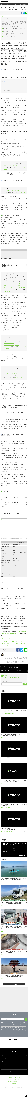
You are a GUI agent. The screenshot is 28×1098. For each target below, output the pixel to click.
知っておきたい (3, 1029)
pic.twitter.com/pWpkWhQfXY (11, 190)
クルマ (2, 1022)
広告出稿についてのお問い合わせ (14, 1081)
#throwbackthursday (12, 283)
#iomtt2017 (11, 343)
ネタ (2, 1025)
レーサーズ (3, 1067)
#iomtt (6, 343)
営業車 (24, 1022)
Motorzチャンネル (5, 1071)
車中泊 (2, 1027)
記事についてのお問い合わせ (14, 1079)
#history (20, 285)
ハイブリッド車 (7, 807)
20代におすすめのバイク (18, 641)
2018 (2, 645)
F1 (22, 1027)
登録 (25, 684)
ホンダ (2, 759)
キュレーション (7, 1027)
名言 (14, 1024)
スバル (18, 1024)
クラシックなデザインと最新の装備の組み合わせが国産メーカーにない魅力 (14, 34)
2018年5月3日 (7, 291)
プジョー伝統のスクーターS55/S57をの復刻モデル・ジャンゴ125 (14, 29)
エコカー (5, 1022)
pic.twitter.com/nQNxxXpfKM (11, 165)
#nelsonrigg (7, 287)
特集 (2, 881)
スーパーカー (9, 1029)
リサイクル (17, 1025)
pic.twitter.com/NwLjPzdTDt (18, 287)
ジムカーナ (23, 1029)
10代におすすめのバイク (6, 641)
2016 (20, 1029)
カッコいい (12, 1025)
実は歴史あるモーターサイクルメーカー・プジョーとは (13, 31)
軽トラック (19, 1022)
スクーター (3, 643)
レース (2, 1032)
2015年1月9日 (21, 192)
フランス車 (6, 645)
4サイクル (5, 737)
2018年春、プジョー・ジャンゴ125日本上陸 (11, 26)
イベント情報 (15, 1029)
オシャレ (9, 643)
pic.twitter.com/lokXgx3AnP (11, 345)
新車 (26, 641)
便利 (4, 1025)
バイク (2, 12)
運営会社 (14, 1083)
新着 (2, 1055)
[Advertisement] (14, 1000)
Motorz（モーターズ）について (14, 1077)
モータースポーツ (14, 1022)
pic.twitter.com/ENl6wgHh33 (11, 374)
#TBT (19, 283)
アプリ (25, 1025)
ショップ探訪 (4, 1064)
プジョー (24, 643)
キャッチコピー (10, 1024)
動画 (23, 1024)
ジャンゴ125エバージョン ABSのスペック (10, 36)
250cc (5, 759)
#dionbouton (7, 285)
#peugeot (23, 283)
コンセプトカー (13, 1027)
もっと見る (14, 984)
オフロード (3, 831)
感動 (20, 1024)
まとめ (4, 37)
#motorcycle (14, 285)
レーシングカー (3, 1024)
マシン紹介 (18, 643)
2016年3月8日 (18, 378)
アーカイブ (19, 1027)
